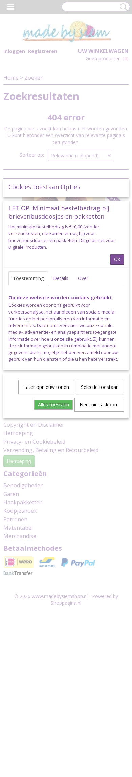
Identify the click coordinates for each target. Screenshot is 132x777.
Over (83, 278)
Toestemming (28, 278)
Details (60, 278)
